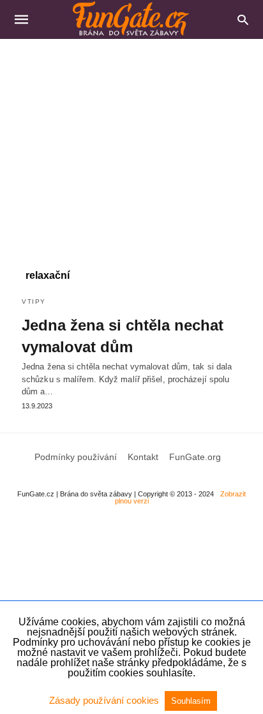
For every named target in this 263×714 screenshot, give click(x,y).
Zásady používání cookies (105, 700)
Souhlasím (191, 701)
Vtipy (34, 301)
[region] (131, 147)
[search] (243, 19)
